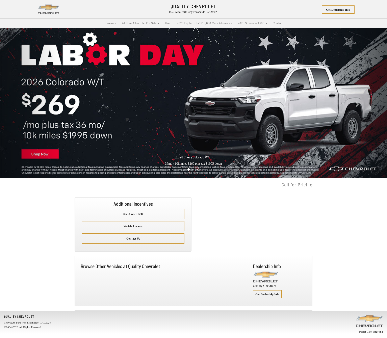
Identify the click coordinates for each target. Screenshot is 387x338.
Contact (277, 23)
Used (168, 23)
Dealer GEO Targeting (371, 331)
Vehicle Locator (133, 226)
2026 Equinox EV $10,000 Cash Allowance (204, 23)
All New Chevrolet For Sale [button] (139, 23)
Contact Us (133, 238)
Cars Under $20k (133, 214)
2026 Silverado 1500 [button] (251, 23)
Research (110, 23)
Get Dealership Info (338, 9)
